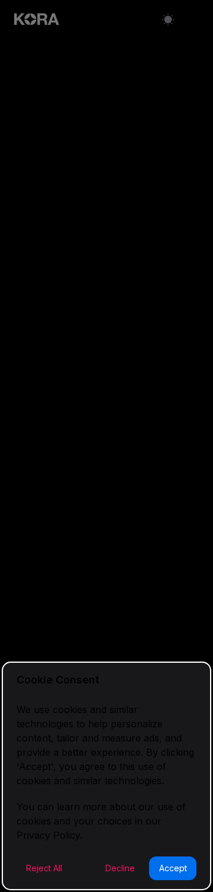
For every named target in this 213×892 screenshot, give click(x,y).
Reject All (44, 868)
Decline (120, 868)
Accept (173, 868)
